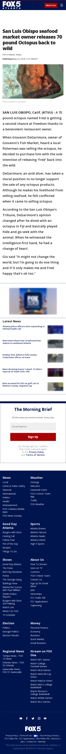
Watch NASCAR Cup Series (40, 675)
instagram (39, 718)
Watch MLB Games (40, 670)
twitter (33, 718)
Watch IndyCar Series (41, 680)
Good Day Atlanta (10, 526)
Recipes (7, 547)
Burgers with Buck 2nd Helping (12, 602)
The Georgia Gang (12, 579)
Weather (36, 478)
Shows (7, 560)
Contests (35, 571)
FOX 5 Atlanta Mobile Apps (14, 510)
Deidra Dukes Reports (10, 595)
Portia (6, 575)
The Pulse (8, 568)
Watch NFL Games (40, 659)
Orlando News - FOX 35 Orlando (13, 664)
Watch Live (51, 5)
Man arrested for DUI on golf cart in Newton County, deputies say (21, 384)
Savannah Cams (38, 489)
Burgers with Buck (12, 532)
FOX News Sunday (12, 515)
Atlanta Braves (38, 528)
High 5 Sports (37, 543)
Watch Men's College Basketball (41, 686)
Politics (6, 497)
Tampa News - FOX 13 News (13, 657)
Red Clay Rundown (12, 571)
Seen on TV (36, 568)
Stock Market (37, 639)
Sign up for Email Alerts (39, 585)
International (9, 493)
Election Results (11, 635)
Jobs (32, 590)
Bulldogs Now (10, 583)
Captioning (35, 605)
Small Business (38, 643)
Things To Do (10, 551)
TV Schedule (9, 614)
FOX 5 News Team (40, 575)
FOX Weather (37, 504)
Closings (34, 482)
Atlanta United (37, 539)
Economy (35, 631)
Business (35, 635)
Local (5, 482)
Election (8, 623)
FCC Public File (37, 597)
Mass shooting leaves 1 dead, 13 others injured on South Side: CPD (22, 370)
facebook (26, 718)
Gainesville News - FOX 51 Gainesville (12, 671)
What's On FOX (10, 611)
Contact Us (36, 579)
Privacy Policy (36, 452)
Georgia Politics (11, 631)
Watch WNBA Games (41, 697)
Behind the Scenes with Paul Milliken (12, 589)
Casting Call (9, 536)
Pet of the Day (10, 543)
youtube (20, 718)
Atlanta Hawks (37, 536)
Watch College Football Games (38, 665)
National (7, 489)
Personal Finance (39, 627)
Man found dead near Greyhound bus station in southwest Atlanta (22, 342)
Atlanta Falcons (38, 532)
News (18, 54)
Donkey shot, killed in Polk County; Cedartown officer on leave (20, 356)
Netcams (35, 486)
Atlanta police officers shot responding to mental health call (24, 327)
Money (35, 623)
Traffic (33, 500)
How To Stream (38, 564)
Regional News (13, 651)
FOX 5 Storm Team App (40, 495)
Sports (35, 524)
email (45, 718)
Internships (36, 593)
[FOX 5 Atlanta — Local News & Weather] (12, 5)
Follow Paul (9, 539)
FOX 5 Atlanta (9, 54)
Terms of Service (35, 454)
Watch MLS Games (40, 701)
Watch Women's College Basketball (40, 693)
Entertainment (10, 505)
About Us (37, 560)
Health (6, 501)
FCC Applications (39, 601)
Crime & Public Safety (14, 486)
